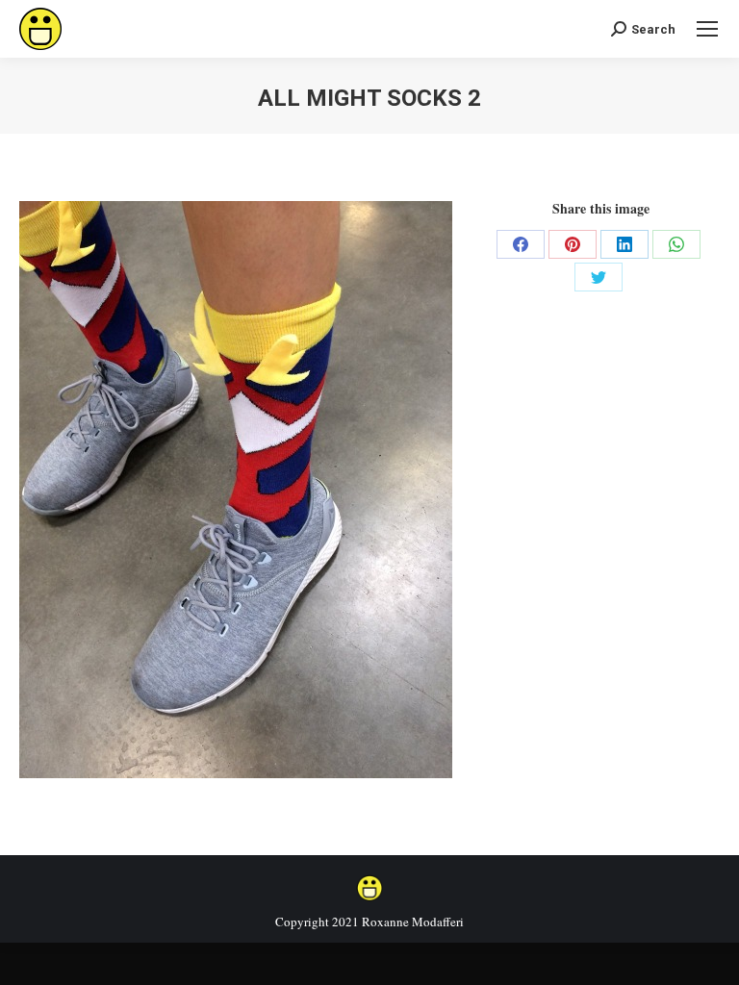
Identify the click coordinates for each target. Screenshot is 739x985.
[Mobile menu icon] (707, 28)
